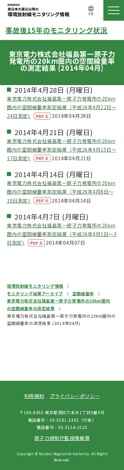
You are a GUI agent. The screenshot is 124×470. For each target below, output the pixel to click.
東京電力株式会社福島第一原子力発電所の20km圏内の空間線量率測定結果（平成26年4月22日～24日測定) (61, 107)
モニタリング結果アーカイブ (35, 293)
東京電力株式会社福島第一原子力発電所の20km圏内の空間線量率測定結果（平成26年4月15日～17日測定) (61, 149)
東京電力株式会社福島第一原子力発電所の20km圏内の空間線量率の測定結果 (58, 304)
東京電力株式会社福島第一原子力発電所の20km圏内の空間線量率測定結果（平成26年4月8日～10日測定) (61, 192)
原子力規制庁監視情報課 (62, 438)
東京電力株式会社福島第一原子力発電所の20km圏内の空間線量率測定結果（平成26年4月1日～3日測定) (61, 234)
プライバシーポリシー (75, 395)
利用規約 (34, 395)
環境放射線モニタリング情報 (35, 286)
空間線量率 (83, 293)
